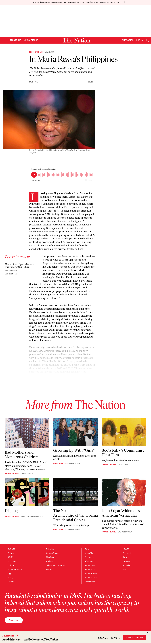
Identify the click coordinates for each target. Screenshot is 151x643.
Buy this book (11, 274)
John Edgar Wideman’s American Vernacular (121, 513)
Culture (11, 565)
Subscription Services (55, 565)
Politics (11, 553)
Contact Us (89, 557)
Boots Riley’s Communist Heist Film (123, 452)
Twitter (126, 557)
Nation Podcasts (91, 577)
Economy (12, 561)
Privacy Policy (113, 2)
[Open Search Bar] (147, 40)
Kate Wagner (74, 529)
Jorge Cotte (123, 464)
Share (90, 82)
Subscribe (128, 40)
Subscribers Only (11, 636)
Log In (139, 40)
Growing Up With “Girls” (74, 450)
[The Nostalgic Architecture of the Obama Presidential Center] (75, 492)
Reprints (49, 569)
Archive (49, 561)
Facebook (127, 553)
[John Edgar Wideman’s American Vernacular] (124, 492)
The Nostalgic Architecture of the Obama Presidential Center (75, 515)
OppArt (11, 573)
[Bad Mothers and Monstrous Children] (27, 433)
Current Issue (52, 553)
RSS (124, 569)
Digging (11, 510)
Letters (11, 582)
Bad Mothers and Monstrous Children (22, 454)
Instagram (127, 561)
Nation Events (90, 565)
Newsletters (31, 40)
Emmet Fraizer (27, 473)
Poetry (10, 577)
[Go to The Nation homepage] (77, 40)
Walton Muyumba (125, 532)
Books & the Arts (36, 52)
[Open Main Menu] (4, 40)
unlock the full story (134, 638)
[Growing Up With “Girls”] (75, 432)
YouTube (126, 565)
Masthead (50, 557)
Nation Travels (91, 573)
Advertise (89, 561)
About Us (89, 553)
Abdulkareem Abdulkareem (32, 517)
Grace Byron (74, 463)
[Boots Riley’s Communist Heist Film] (124, 432)
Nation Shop (90, 569)
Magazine (15, 40)
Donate (14, 620)
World (10, 557)
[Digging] (27, 492)
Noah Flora (33, 82)
